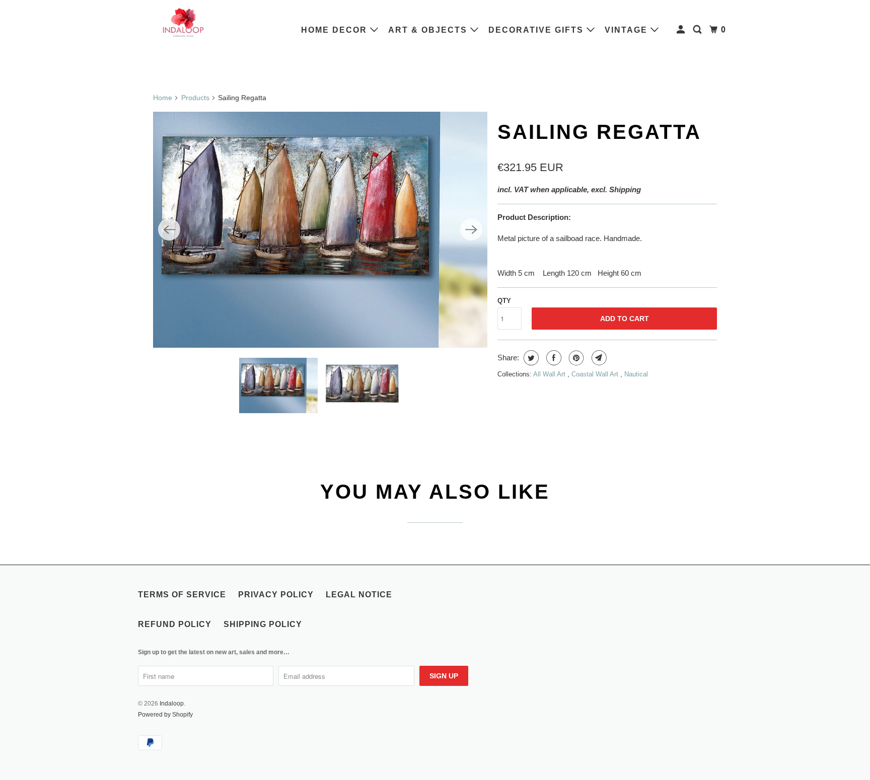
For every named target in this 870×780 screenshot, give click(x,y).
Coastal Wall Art (595, 374)
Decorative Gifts (537, 30)
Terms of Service (182, 594)
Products (195, 98)
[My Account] (682, 29)
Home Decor (335, 30)
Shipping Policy (263, 624)
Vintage (627, 30)
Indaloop (172, 703)
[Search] (698, 29)
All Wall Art (550, 374)
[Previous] (169, 229)
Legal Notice (359, 594)
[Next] (471, 229)
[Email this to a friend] (598, 357)
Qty (504, 300)
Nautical (636, 374)
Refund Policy (174, 624)
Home (162, 98)
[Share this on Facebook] (552, 357)
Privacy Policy (276, 594)
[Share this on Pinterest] (575, 357)
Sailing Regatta (599, 132)
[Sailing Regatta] (320, 230)
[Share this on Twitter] (530, 357)
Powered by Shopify (165, 714)
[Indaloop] (183, 22)
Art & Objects (429, 30)
